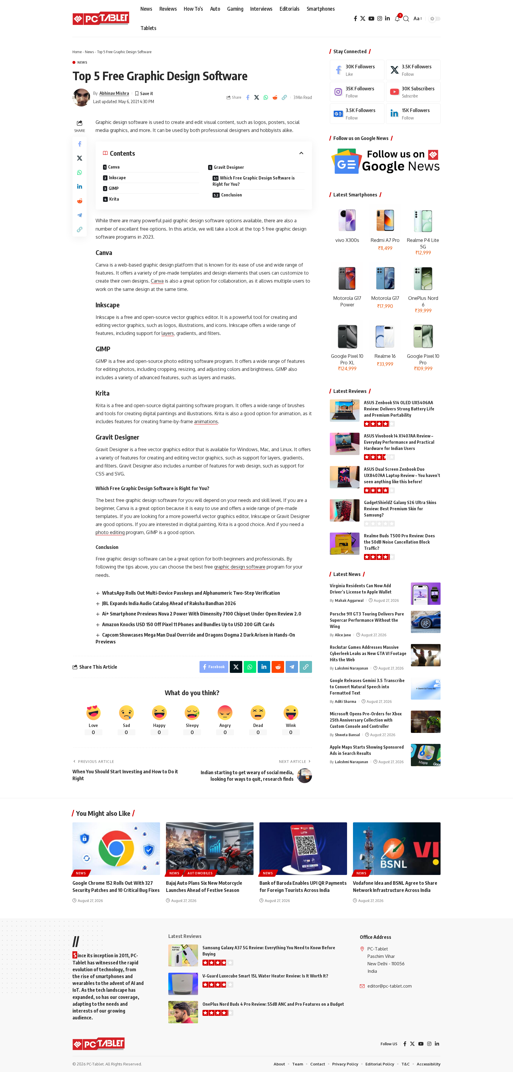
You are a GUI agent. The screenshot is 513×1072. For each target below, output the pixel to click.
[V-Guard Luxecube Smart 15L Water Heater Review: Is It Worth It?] (183, 984)
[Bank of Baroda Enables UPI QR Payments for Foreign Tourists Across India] (303, 848)
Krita (114, 199)
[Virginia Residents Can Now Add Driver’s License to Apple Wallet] (426, 594)
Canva (114, 166)
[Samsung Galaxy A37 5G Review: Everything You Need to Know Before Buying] (183, 956)
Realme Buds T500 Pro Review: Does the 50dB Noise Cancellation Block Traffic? (399, 542)
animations (206, 421)
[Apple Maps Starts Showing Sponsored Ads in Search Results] (426, 755)
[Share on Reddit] (275, 97)
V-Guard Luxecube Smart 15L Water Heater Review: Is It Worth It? (265, 975)
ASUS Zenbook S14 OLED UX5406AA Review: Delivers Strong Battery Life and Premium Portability (399, 409)
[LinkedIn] (387, 18)
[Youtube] (413, 92)
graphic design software (239, 567)
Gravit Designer (229, 167)
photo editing (110, 532)
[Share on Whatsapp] (266, 97)
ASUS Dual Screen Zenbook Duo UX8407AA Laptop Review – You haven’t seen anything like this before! (402, 475)
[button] (406, 19)
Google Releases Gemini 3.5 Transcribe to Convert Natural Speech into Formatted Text (367, 686)
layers (168, 333)
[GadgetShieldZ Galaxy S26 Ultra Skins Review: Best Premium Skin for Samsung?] (345, 510)
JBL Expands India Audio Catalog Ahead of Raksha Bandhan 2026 (169, 603)
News (89, 51)
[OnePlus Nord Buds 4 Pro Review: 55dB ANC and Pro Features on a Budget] (183, 1012)
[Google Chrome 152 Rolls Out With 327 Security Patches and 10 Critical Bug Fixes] (116, 848)
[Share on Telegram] (79, 215)
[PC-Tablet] (101, 19)
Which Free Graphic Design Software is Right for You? (254, 181)
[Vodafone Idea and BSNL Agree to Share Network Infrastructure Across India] (397, 848)
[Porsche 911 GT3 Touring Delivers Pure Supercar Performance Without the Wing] (426, 622)
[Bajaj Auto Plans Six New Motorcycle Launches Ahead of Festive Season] (210, 848)
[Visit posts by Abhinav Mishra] (81, 97)
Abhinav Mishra (114, 93)
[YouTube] (371, 18)
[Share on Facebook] (247, 97)
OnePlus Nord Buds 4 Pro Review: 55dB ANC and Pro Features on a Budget (273, 1004)
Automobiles (200, 873)
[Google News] (357, 113)
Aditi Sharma (345, 701)
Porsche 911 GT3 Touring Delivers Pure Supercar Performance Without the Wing (367, 620)
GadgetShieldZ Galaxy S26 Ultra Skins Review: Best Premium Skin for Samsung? (400, 508)
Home (77, 51)
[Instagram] (380, 18)
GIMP (114, 188)
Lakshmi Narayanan (351, 668)
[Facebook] (355, 18)
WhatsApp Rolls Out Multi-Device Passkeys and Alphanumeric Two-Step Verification (191, 593)
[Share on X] (257, 97)
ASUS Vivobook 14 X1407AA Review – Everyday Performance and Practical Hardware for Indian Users (399, 442)
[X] (363, 18)
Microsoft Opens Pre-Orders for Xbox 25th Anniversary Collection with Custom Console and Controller (366, 720)
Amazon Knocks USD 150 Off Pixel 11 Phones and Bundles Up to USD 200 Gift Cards (188, 624)
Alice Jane (343, 634)
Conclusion (231, 194)
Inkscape (117, 177)
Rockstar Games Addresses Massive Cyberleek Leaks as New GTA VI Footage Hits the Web (368, 653)
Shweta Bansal (347, 734)
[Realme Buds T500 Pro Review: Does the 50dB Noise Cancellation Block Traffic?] (345, 544)
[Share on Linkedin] (79, 187)
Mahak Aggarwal (349, 600)
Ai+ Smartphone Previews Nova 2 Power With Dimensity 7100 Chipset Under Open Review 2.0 (201, 614)
